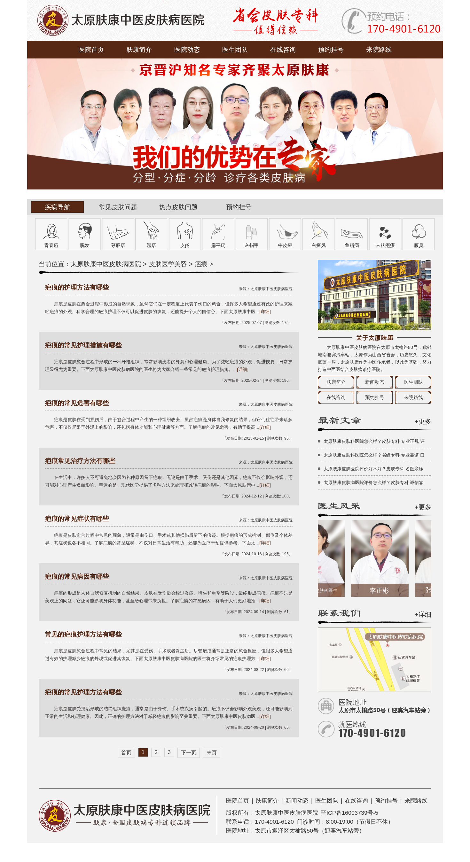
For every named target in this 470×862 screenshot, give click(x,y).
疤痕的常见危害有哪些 (77, 402)
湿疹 (151, 245)
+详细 (423, 614)
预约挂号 (331, 49)
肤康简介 (139, 49)
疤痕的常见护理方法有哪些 (83, 692)
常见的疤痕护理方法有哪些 (83, 634)
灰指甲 (252, 245)
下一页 (188, 752)
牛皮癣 (285, 245)
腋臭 (419, 245)
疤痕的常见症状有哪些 (77, 518)
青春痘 (51, 245)
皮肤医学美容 (168, 263)
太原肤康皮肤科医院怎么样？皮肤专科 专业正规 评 (374, 441)
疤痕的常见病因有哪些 (77, 576)
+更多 (423, 421)
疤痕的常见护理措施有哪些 (83, 345)
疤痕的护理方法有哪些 (77, 287)
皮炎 (185, 245)
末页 (212, 752)
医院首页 (91, 49)
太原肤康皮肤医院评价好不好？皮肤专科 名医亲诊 (373, 468)
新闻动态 (374, 382)
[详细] (265, 311)
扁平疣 (218, 245)
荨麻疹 (118, 245)
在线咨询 (283, 49)
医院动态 (187, 49)
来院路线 (379, 49)
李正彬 (365, 590)
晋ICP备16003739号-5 (349, 813)
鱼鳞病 (352, 245)
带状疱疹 (385, 245)
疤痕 (201, 263)
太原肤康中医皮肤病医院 (106, 263)
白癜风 (318, 245)
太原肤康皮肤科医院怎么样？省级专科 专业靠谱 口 (374, 455)
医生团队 (235, 49)
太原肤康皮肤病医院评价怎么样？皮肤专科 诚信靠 (373, 482)
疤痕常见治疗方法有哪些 (80, 460)
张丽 (430, 589)
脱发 (85, 245)
